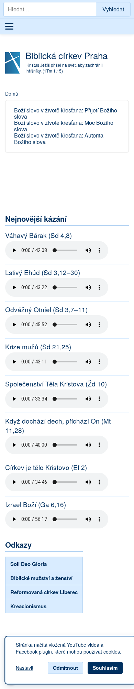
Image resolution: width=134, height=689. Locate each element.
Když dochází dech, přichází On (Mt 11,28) (58, 425)
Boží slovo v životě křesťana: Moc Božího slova (63, 126)
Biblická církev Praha (66, 55)
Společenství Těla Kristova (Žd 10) (56, 383)
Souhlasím (105, 667)
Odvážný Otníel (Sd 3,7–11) (46, 309)
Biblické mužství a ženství (41, 578)
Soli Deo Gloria (28, 564)
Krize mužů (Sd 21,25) (38, 346)
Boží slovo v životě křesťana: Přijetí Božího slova (65, 113)
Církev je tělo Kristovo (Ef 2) (46, 467)
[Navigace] (9, 26)
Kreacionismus (28, 606)
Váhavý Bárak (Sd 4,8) (38, 235)
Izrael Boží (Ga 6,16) (35, 504)
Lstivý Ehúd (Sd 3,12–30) (42, 272)
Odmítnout (65, 667)
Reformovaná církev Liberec (44, 592)
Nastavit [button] (24, 668)
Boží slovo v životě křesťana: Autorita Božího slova (58, 138)
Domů (11, 93)
